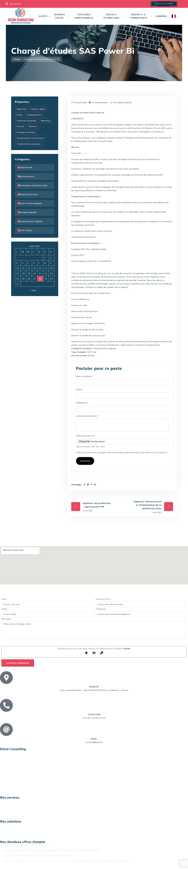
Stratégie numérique (26, 132)
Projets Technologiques (30, 203)
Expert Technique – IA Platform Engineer (27, 844)
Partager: (76, 484)
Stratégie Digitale (27, 212)
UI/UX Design (25, 230)
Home (17, 59)
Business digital (59, 16)
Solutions (33, 126)
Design (20, 115)
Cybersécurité (25, 167)
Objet (5, 609)
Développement (34, 115)
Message (7, 619)
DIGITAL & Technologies (111, 16)
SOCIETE (42, 16)
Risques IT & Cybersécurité (138, 16)
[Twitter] (88, 484)
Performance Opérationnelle (33, 185)
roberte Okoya (124, 102)
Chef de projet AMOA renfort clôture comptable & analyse (38, 855)
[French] (174, 16)
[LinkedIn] (95, 484)
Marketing (45, 121)
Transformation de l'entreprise (30, 138)
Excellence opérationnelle (84, 16)
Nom (4, 599)
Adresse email (103, 599)
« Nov (33, 290)
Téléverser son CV (86, 435)
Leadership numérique (26, 121)
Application (22, 109)
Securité (20, 126)
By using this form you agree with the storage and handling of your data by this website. (123, 452)
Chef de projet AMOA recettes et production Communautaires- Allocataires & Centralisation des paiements (67, 860)
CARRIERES (161, 16)
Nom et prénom (84, 376)
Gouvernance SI (26, 176)
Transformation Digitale (31, 221)
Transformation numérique (28, 144)
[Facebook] (84, 484)
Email (79, 389)
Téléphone (82, 402)
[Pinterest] (91, 484)
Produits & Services (28, 194)
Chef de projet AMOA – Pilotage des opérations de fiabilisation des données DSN (51, 850)
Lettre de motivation (87, 416)
